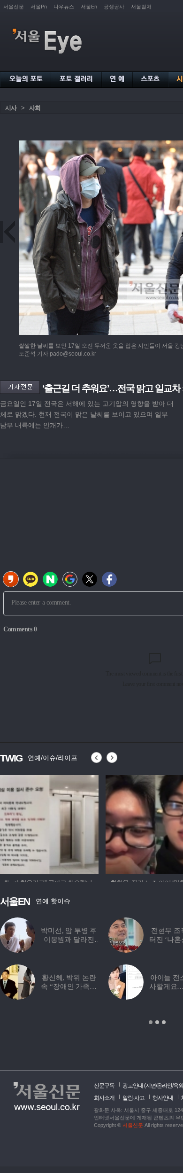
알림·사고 (133, 1098)
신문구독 (104, 1085)
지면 (150, 1085)
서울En (89, 6)
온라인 (164, 1085)
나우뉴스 (63, 6)
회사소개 (104, 1098)
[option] (49, 823)
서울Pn (38, 6)
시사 (10, 107)
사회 (34, 107)
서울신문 (13, 6)
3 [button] (164, 1022)
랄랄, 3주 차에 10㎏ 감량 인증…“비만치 (74, 986)
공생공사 (114, 6)
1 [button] (150, 1022)
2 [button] (157, 1022)
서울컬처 (141, 6)
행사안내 (162, 1098)
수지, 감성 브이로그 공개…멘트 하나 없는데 (74, 939)
